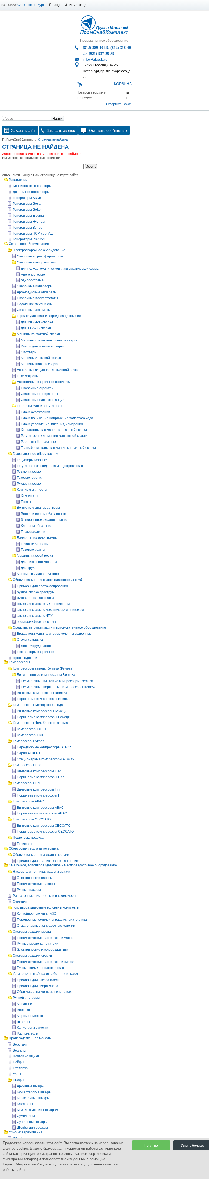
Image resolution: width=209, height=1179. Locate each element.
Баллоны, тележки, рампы (37, 538)
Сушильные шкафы (32, 1122)
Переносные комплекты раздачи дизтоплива (52, 920)
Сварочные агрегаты (37, 388)
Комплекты (29, 496)
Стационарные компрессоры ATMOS (45, 759)
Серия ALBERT (29, 753)
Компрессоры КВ (30, 735)
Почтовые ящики (26, 1056)
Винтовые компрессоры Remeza (42, 693)
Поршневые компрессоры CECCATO (45, 831)
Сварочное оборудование (29, 244)
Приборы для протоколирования (42, 586)
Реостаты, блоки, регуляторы (39, 406)
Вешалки (20, 1050)
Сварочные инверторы (35, 286)
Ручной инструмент (28, 998)
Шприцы (23, 1022)
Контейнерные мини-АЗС (36, 914)
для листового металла (39, 562)
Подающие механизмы (35, 304)
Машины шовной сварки (40, 364)
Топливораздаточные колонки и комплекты (46, 907)
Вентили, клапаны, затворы (38, 507)
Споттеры (29, 352)
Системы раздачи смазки (32, 955)
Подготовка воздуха (28, 837)
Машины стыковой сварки (41, 358)
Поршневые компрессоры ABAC (42, 813)
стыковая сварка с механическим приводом (50, 610)
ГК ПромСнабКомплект (18, 139)
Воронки (23, 1010)
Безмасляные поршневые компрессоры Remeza (58, 687)
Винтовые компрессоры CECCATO (43, 826)
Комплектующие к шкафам (37, 1110)
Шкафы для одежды (32, 1128)
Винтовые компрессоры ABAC (40, 808)
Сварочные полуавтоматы (37, 298)
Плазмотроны (28, 376)
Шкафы (18, 1080)
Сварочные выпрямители (37, 262)
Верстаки (20, 1044)
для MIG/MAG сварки (37, 322)
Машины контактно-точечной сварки (49, 340)
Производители (25, 658)
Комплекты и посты (32, 489)
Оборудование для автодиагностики (41, 855)
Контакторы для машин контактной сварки (54, 430)
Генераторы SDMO (27, 198)
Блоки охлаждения (35, 412)
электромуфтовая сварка (36, 622)
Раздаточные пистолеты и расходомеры (44, 896)
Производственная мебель (30, 1038)
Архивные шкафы (30, 1086)
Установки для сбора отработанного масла (46, 974)
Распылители (27, 1033)
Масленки (24, 1004)
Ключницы (25, 1104)
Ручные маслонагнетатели (38, 943)
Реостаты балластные (38, 442)
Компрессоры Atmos (28, 741)
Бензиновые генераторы (32, 186)
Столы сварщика (30, 640)
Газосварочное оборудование (36, 454)
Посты (26, 502)
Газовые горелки (30, 478)
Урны (17, 1074)
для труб (28, 568)
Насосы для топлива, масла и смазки (41, 871)
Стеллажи (21, 1068)
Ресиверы (24, 844)
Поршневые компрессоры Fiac (40, 777)
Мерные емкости (30, 1016)
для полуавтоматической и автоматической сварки (60, 268)
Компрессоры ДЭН (31, 729)
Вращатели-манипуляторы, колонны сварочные (54, 634)
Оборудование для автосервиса (34, 848)
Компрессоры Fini (26, 783)
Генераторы (18, 180)
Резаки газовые (29, 472)
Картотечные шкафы (33, 1098)
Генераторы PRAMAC (30, 239)
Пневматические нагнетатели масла (45, 938)
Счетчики (20, 901)
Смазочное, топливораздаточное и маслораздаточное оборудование (63, 865)
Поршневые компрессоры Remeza (43, 699)
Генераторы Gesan (27, 204)
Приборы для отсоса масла (38, 980)
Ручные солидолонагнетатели (40, 968)
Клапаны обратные (36, 526)
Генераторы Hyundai (29, 221)
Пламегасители (33, 532)
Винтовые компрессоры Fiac (39, 771)
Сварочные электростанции (42, 400)
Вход (56, 5)
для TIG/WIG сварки (36, 328)
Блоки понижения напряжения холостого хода (57, 418)
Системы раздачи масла (32, 932)
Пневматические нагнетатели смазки (46, 962)
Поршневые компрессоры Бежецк (43, 717)
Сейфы (18, 1062)
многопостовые (33, 274)
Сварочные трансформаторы (40, 256)
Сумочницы (26, 1116)
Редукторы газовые (32, 460)
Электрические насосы (35, 878)
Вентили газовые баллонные (43, 514)
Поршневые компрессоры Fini (40, 795)
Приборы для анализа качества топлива (48, 861)
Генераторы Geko (27, 209)
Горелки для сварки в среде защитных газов (51, 316)
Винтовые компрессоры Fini (38, 789)
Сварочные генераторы (39, 394)
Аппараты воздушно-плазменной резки (47, 370)
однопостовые (32, 280)
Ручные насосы (29, 890)
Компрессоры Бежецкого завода (38, 705)
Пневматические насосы (36, 884)
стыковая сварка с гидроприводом (43, 604)
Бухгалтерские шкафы (34, 1092)
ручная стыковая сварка (35, 598)
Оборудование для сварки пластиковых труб (47, 580)
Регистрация (78, 5)
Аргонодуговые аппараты (37, 292)
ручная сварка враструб (35, 592)
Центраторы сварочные (35, 652)
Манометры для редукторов (38, 574)
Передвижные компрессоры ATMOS (44, 747)
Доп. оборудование (36, 646)
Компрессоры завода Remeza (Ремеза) (43, 668)
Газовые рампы (33, 550)
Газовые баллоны (35, 544)
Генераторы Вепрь (27, 227)
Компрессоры (19, 662)
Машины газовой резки (35, 556)
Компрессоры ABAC (28, 801)
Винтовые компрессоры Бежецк (41, 711)
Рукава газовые (29, 484)
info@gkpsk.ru (95, 59)
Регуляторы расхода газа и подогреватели (50, 466)
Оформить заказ (119, 104)
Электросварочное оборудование (39, 250)
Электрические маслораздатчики (42, 949)
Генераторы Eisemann (30, 215)
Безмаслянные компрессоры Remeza (46, 675)
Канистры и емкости (32, 1027)
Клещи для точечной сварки (42, 346)
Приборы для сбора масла (37, 986)
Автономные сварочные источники (44, 382)
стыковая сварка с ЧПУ (35, 616)
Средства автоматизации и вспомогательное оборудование (59, 627)
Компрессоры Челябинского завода (40, 723)
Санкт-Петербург (30, 5)
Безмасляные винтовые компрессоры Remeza (57, 681)
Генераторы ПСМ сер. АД (33, 233)
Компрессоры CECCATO (32, 819)
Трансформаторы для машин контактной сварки (58, 448)
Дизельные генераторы (31, 192)
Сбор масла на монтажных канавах (44, 992)
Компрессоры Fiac (27, 765)
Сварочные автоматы (34, 310)
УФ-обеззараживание (25, 1132)
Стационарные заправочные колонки (46, 926)
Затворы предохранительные (44, 520)
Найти (57, 118)
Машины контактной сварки (38, 334)
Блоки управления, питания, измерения (52, 424)
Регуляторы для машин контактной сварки (54, 436)
